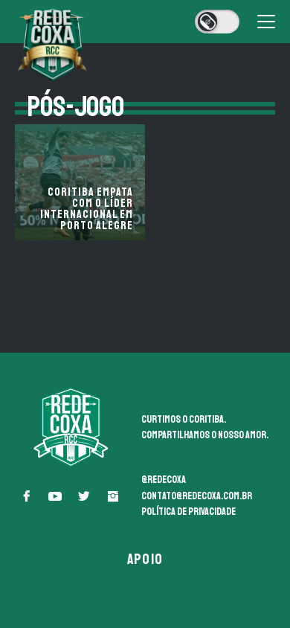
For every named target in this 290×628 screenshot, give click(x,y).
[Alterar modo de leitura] (217, 21)
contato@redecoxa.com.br (196, 496)
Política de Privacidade (188, 511)
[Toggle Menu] (266, 22)
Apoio (145, 559)
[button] (26, 496)
